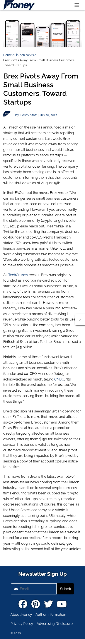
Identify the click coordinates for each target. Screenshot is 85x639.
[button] (77, 5)
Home (7, 55)
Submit (65, 589)
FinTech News (24, 55)
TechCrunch (18, 275)
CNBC (59, 379)
